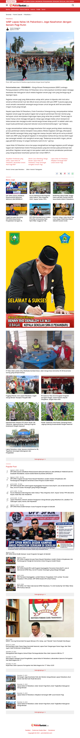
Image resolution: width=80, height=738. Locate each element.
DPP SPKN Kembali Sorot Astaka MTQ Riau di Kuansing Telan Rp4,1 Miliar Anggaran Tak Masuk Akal (39, 219)
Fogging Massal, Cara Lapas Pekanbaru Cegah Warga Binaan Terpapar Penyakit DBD (21, 396)
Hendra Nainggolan (15, 28)
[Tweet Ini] (60, 173)
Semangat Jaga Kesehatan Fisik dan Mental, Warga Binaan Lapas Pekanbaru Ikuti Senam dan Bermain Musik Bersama (44, 678)
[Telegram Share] (68, 173)
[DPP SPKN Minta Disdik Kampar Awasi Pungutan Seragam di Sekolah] (40, 531)
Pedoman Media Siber (39, 730)
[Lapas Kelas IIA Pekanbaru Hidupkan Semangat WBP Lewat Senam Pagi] (11, 696)
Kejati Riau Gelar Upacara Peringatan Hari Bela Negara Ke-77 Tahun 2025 (30, 665)
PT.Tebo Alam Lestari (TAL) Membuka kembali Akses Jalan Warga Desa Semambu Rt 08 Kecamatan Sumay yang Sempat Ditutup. (38, 371)
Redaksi (28, 730)
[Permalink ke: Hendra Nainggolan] (7, 29)
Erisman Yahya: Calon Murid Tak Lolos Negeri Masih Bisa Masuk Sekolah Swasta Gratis (63, 219)
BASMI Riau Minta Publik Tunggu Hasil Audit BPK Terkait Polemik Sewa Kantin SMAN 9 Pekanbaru (63, 197)
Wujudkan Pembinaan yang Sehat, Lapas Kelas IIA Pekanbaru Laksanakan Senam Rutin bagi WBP (15, 161)
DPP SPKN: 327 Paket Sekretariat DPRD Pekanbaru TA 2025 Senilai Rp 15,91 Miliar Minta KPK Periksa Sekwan (45, 587)
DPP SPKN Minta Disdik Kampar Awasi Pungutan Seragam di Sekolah (32, 507)
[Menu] (7, 5)
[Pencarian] (73, 5)
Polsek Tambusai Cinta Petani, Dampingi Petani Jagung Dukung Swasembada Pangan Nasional (56, 423)
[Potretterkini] (19, 5)
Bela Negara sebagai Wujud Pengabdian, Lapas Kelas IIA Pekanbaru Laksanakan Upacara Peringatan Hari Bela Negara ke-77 (39, 659)
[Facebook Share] (57, 173)
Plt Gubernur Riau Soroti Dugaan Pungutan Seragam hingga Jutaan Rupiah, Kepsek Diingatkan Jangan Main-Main (55, 397)
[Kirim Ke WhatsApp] (72, 173)
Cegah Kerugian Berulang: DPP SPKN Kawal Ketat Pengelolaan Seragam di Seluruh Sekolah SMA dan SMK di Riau (16, 219)
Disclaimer (51, 730)
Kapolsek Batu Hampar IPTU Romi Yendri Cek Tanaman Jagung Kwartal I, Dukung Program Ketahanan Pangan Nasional (21, 424)
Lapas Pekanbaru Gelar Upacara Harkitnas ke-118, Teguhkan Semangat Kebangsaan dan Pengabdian (22, 451)
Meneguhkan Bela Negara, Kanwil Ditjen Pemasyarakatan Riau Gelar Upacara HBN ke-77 (35, 653)
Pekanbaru (9, 19)
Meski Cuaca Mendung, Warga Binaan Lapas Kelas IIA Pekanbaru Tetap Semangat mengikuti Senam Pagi (38, 161)
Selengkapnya (39, 459)
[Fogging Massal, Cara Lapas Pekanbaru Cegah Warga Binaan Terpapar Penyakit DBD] (22, 385)
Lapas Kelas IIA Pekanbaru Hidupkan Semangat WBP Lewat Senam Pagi (59, 160)
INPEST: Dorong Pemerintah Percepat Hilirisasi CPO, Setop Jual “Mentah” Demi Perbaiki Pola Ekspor (38, 641)
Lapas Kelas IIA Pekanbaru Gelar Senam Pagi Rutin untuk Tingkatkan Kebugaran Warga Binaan (43, 687)
